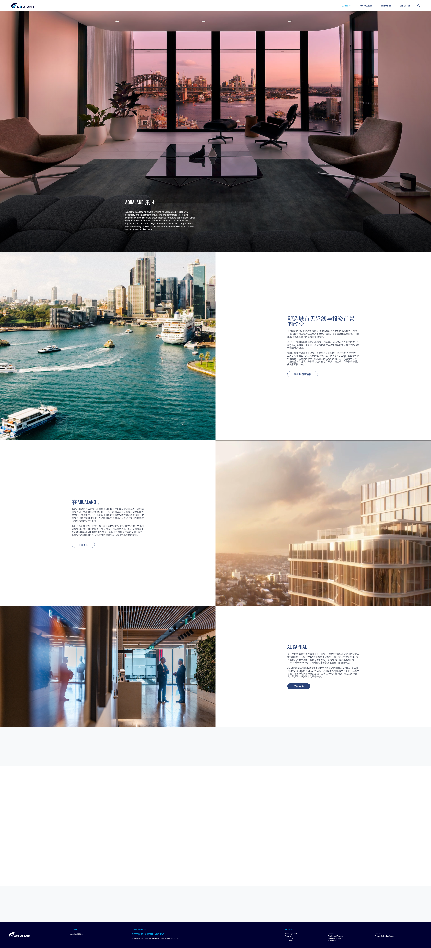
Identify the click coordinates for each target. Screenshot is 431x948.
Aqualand (22, 5)
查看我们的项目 (303, 374)
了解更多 (83, 545)
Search (418, 5)
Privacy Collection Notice (171, 938)
